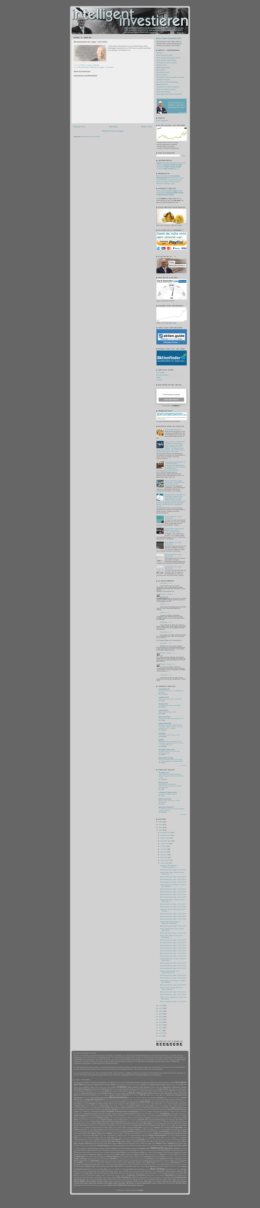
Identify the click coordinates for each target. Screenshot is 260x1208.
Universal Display (106, 1177)
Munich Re (109, 1148)
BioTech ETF (101, 1095)
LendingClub (116, 1139)
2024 (161, 827)
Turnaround (160, 169)
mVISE (119, 1148)
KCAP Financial (86, 1135)
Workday (81, 1185)
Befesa (79, 1093)
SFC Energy (183, 1162)
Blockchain (136, 1095)
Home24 (87, 1127)
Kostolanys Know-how (99, 1137)
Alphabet (152, 1084)
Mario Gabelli (150, 1141)
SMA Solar (171, 1164)
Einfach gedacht (161, 191)
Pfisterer (127, 1154)
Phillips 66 (162, 1154)
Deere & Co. (166, 1107)
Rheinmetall (149, 1159)
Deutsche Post (163, 1109)
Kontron (89, 1137)
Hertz (170, 1125)
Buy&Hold (93, 67)
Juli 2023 (163, 846)
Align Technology (120, 1084)
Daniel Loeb (125, 1107)
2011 (161, 1036)
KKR (75, 1137)
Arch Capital (116, 1089)
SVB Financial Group (108, 1171)
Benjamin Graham (106, 1093)
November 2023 (165, 835)
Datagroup (132, 1107)
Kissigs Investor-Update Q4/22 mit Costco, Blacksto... (171, 988)
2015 (161, 1025)
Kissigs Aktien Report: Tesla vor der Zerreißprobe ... (171, 936)
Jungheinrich (156, 1133)
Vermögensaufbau (180, 1177)
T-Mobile (125, 1171)
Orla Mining (93, 1152)
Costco (151, 1106)
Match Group (103, 1143)
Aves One (171, 1089)
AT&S (155, 1089)
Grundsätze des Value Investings (166, 62)
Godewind (94, 1123)
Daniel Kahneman (116, 1107)
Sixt (153, 1164)
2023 (161, 830)
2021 (161, 1008)
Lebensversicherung (79, 1139)
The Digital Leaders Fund (166, 749)
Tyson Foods (158, 1175)
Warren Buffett (79, 1181)
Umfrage (179, 1175)
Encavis (181, 1114)
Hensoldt (152, 1125)
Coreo (126, 1105)
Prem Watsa (88, 1156)
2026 (161, 822)
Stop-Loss (173, 1169)
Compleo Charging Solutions (92, 1105)
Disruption (102, 1111)
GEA (80, 1121)
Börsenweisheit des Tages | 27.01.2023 (173, 889)
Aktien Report (79, 1084)
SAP (164, 1161)
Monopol (154, 1145)
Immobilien (178, 1127)
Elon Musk (148, 1114)
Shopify (121, 1164)
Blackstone (125, 1095)
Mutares (114, 1148)
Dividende (159, 165)
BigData (163, 1093)
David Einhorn (139, 1107)
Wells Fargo (148, 1181)
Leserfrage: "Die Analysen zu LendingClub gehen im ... (169, 866)
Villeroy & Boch (107, 1179)
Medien (158, 1143)
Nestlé (75, 1150)
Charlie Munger (145, 1101)
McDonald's (131, 1143)
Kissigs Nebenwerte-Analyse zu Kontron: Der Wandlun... (173, 885)
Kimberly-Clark (127, 1135)
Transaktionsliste (110, 1175)
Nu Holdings (157, 1150)
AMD (185, 1084)
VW (142, 1179)
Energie (76, 1116)
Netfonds (84, 1150)
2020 (161, 1011)
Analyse (158, 163)
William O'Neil (162, 1183)
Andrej (162, 612)
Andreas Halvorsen (156, 1087)
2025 (161, 824)
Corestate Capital (133, 1106)
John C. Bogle (181, 1131)
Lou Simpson (182, 1139)
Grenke (168, 1123)
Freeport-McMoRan (83, 1119)
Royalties (119, 1161)
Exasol (148, 1115)
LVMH (94, 1141)
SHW (145, 1164)
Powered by (166, 406)
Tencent (82, 1173)
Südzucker (84, 1171)
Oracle (88, 1152)
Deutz (81, 1111)
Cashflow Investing (82, 1102)
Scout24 (99, 1162)
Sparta (112, 1166)
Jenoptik (112, 1131)
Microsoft (117, 1145)
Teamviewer (153, 1171)
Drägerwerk (177, 1111)
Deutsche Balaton (90, 1109)
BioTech (94, 1095)
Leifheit (109, 1139)
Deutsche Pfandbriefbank (151, 1109)
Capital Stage (165, 1100)
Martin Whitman (181, 1141)
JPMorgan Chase (129, 1133)
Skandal (163, 1164)
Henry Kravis (145, 1125)
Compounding (104, 1106)
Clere (152, 1104)
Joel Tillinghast (173, 1131)
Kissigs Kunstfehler (177, 165)
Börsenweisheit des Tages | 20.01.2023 (173, 916)
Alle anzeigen (183, 765)
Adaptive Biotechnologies (133, 1082)
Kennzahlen (111, 1135)
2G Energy (77, 1082)
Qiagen (184, 1156)
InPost (91, 1129)
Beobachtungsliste (162, 84)
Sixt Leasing (158, 1164)
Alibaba (113, 1084)
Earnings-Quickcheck (91, 1114)
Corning (142, 1106)
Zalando (129, 1185)
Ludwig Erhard (88, 1141)
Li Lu (150, 1139)
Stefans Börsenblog (165, 723)
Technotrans (160, 1171)
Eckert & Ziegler (106, 1114)
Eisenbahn (138, 1114)
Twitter (158, 377)
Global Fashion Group (80, 1123)
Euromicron (138, 1116)
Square (147, 1166)
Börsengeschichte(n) (162, 72)
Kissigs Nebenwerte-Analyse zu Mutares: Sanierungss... (173, 959)
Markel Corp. (165, 1141)
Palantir (107, 1152)
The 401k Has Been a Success (168, 794)
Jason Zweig (182, 1129)
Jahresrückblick (174, 1129)
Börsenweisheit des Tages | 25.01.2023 (173, 894)
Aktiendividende (89, 1084)
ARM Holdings (150, 1089)
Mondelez (148, 1145)
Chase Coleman (155, 1102)
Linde (165, 1139)
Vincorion (115, 1179)
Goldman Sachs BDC (116, 1123)
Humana (151, 1127)
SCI (95, 1162)
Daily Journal (96, 1107)
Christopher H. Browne (95, 1104)
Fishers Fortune (131, 1118)
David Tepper (156, 1107)
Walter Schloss (167, 1179)
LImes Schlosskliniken (158, 1139)
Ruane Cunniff (129, 1161)
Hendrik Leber (130, 1125)
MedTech (164, 1143)
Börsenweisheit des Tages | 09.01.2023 (173, 963)
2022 (161, 1005)
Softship (103, 1166)
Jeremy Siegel (138, 1131)
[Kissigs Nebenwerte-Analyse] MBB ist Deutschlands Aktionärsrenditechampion (174, 530)
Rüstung (147, 1161)
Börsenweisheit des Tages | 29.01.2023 (173, 879)
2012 (161, 1033)
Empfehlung (164, 1113)
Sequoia (144, 1162)
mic (88, 1145)
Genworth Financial (108, 1121)
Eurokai (132, 1115)
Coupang (165, 1106)
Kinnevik (133, 1135)
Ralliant (99, 1158)
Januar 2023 (164, 863)
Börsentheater (175, 176)
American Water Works (100, 1087)
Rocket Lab (87, 1161)
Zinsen (134, 1185)
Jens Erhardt (118, 1131)
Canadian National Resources (112, 1099)
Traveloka (122, 1175)
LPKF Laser (81, 1141)
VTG (139, 1179)
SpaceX (108, 1166)
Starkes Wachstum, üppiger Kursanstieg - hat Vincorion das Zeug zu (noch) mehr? (174, 482)
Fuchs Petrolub (131, 1119)
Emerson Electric (155, 1113)
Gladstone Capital (168, 1121)
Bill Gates (175, 1093)
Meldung (171, 1143)
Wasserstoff (117, 1181)
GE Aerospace (171, 1120)
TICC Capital (162, 1173)
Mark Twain (157, 1141)
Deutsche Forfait (140, 1109)
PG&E (132, 1154)
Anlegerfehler (166, 163)
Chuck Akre (108, 1104)
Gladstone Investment (180, 1121)
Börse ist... (163, 1095)
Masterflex (96, 1143)
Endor (184, 1113)
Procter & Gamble (123, 1156)
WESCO (154, 1181)
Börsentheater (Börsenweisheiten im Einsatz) (170, 77)
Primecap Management (99, 1156)
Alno (148, 1084)
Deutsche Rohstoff (174, 1109)
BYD (103, 1100)
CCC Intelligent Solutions (107, 1102)
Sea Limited (105, 1162)
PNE (175, 1154)
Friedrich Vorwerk (106, 1120)
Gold (99, 1123)
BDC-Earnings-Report (179, 1091)
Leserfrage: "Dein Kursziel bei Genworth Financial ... (172, 910)
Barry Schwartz (114, 1091)
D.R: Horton (90, 1107)
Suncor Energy (92, 1171)
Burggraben (173, 163)
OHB (185, 1150)
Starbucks (86, 1169)
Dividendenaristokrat (120, 1111)
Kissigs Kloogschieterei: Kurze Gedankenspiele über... (169, 971)
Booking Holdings (154, 1095)
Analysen (121, 1086)
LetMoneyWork (163, 710)
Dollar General (143, 1111)
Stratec (178, 1169)
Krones (124, 1137)
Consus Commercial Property (116, 1105)
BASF (134, 1091)
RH (145, 1158)
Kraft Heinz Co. (112, 1137)
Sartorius (168, 1161)
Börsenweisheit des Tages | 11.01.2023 (173, 953)
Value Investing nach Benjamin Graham (168, 58)
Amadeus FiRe (174, 1084)
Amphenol (114, 1087)
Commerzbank (182, 1104)
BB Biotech (166, 1091)
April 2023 (164, 855)
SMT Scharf (178, 1164)
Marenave (123, 1141)
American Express (78, 1087)
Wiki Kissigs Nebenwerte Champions (92, 1183)
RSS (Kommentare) (162, 375)
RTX (123, 1161)
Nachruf (124, 1148)
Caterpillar (91, 1102)
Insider (95, 1129)
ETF (126, 1115)
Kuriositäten (137, 1137)
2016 (161, 1022)
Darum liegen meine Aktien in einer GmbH (169, 94)
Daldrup (103, 1107)
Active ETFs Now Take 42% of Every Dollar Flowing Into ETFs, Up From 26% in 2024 (171, 776)
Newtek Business (125, 1150)
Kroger (120, 1137)
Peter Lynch (120, 1154)
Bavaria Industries (154, 1091)
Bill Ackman (169, 1093)
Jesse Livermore (147, 1131)
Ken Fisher (94, 1135)
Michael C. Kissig (165, 594)
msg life (82, 1148)
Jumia (150, 1133)
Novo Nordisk (150, 1150)
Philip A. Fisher (139, 1154)
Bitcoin (107, 1095)
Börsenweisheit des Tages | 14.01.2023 (173, 945)
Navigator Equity (145, 1148)
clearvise (138, 1104)
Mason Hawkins (79, 1143)
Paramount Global (115, 1152)
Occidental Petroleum (177, 1150)
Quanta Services (91, 1159)
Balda (78, 1091)
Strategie (178, 167)
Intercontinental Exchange (111, 1129)
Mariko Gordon (141, 1141)
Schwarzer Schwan (89, 1162)
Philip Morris (155, 1154)
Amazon (180, 1084)
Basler (138, 1091)
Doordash (156, 1111)
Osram (98, 1152)
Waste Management (127, 1181)
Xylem (105, 1185)
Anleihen (183, 1087)
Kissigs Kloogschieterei (157, 1135)
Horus (115, 1127)
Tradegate (102, 1175)
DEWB (85, 1111)
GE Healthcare (180, 1120)
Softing (98, 1166)
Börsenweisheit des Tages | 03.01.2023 (173, 992)
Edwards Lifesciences (117, 1114)
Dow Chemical (163, 1111)
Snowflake (183, 1164)
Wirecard (168, 1183)
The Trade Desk (130, 1173)
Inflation (76, 1129)
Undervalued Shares (165, 799)
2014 (161, 1028)
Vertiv (84, 1179)
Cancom (138, 1099)
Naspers (129, 1148)
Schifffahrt (79, 1162)
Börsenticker (104, 1097)
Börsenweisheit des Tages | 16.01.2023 (173, 940)
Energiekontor (83, 1116)
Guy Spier (76, 1125)
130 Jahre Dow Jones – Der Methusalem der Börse (171, 691)
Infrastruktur (83, 1129)
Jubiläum (137, 1133)
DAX (161, 1107)
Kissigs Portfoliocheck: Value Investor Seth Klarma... (172, 929)
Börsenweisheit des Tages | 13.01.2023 (173, 948)
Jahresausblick (165, 1129)
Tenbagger (101, 67)
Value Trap (131, 1177)
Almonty (143, 1084)
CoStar (147, 1106)
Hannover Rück (87, 1125)
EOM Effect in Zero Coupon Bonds (169, 735)
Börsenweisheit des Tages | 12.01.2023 (173, 950)
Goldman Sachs (105, 1123)
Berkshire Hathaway (135, 1093)
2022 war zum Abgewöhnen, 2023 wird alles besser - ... (173, 998)
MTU (86, 1148)
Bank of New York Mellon (97, 1091)
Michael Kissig (102, 1145)
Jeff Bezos (97, 1131)
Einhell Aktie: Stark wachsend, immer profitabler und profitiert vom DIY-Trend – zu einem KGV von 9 (171, 743)
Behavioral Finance (88, 1093)
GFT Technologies (141, 1121)
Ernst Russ (108, 1116)
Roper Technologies (110, 1161)
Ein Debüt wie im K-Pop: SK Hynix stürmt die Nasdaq (169, 752)
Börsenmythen (86, 1097)
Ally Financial (136, 1084)
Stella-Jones (111, 1169)
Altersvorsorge (160, 1084)
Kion (146, 1135)
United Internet (89, 1177)
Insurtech (100, 1129)
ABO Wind (113, 1082)
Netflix (79, 1150)
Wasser (111, 1181)
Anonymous (163, 583)
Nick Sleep (133, 1150)
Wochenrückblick (180, 1183)
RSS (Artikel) (160, 372)
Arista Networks (142, 1089)
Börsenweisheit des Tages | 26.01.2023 (173, 892)
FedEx (180, 1115)
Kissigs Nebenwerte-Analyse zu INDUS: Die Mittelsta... (173, 981)
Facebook (159, 380)
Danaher (107, 1107)
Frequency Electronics (94, 1119)
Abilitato (161, 740)
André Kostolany (144, 1087)
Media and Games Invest (148, 1143)
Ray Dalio (104, 1159)
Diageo (89, 1111)
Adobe (152, 1082)
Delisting (178, 1107)
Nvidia (163, 1150)
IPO (144, 1129)
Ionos (141, 1129)
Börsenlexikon (160, 70)
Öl (74, 1152)
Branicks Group (140, 1097)
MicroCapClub (163, 782)
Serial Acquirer (151, 1162)
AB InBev (107, 1082)
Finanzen (100, 1117)
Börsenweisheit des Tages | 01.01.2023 (173, 1001)
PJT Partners (170, 1154)
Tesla (94, 1173)
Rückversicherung (139, 1161)
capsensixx (172, 1100)
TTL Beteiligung (130, 1175)
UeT (175, 1175)
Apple (104, 1089)
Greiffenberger (161, 1123)
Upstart (114, 1177)
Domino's (150, 1111)
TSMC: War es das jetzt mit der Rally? (170, 699)
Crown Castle (177, 1106)
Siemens (149, 1164)
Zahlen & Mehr (112, 1185)
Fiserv (125, 1118)
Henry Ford (137, 1125)
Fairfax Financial (173, 1116)
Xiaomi (101, 1185)
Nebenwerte (160, 167)
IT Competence (150, 1129)
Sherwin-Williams (104, 1164)
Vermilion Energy (169, 1177)
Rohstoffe (94, 1160)
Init (88, 1129)
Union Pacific (77, 1177)
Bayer (161, 1091)
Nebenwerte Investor (172, 1148)
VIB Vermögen (98, 1179)
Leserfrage (141, 1139)
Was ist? (176, 169)
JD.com (75, 1131)
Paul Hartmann (135, 1152)
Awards (176, 1089)
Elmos (142, 1113)
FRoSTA (115, 1119)
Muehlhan (91, 1148)
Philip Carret (148, 1154)
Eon (103, 1116)
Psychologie (147, 1156)
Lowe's (75, 1141)
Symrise (116, 1171)
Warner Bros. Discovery (179, 1179)
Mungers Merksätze (99, 1148)
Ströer (75, 1171)
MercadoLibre (179, 1143)
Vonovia (135, 1179)
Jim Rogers (155, 1131)
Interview (122, 1129)
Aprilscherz (109, 1089)
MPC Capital (182, 1145)
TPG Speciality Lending (93, 1175)
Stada (166, 1166)
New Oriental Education (114, 1150)
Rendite (113, 1158)
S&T (155, 1161)
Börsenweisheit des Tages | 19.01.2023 (173, 919)
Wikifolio (154, 1183)
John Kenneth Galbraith (80, 1133)
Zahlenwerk (121, 1185)
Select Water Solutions (134, 1162)
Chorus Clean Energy (171, 1102)
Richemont (156, 1158)
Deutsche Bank (99, 1109)
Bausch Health (144, 1091)
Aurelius (165, 1089)
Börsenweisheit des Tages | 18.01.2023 (173, 926)
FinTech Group (113, 1118)
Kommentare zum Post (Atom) (90, 136)
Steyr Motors (146, 1169)
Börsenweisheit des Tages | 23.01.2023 (173, 904)
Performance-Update (167, 195)
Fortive (162, 1118)
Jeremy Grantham (127, 1131)
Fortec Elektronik (155, 1118)
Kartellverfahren (78, 1135)
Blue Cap (146, 1095)
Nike (145, 1150)
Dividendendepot (133, 1111)
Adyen (156, 1082)
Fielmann (93, 1118)
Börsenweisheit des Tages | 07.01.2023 (173, 968)
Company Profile (79, 1106)
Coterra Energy (158, 1105)
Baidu (75, 1091)
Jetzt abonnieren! (171, 400)
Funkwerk (141, 1120)
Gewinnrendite (132, 1121)
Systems (120, 1171)
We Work (140, 1181)
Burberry (82, 1100)
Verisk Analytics (156, 1177)
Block (131, 1095)
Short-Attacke (133, 1164)
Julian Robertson (144, 1133)
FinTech (106, 1118)
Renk (118, 1158)
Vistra (131, 1179)
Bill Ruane (82, 1095)
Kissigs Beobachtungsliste (173, 429)
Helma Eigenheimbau (120, 1125)
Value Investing (168, 169)
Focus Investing (145, 1118)
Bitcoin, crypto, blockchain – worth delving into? (169, 801)
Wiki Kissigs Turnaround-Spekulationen (138, 1183)
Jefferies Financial (105, 1131)
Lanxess (168, 1137)
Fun (136, 1120)
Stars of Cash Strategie (96, 1169)
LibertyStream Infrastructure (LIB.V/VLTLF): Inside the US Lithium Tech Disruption (170, 785)
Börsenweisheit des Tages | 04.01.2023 (173, 985)
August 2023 (164, 843)
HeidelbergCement (103, 1125)
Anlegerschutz (175, 1087)
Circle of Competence (118, 1104)
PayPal (142, 1152)
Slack (167, 1164)
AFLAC (169, 1082)
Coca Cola (158, 1104)
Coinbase (164, 1104)
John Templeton (107, 1133)
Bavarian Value (163, 704)
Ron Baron (102, 1161)
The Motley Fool (164, 773)
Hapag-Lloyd (95, 1125)
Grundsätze (166, 165)
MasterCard (88, 1143)
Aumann (160, 1089)
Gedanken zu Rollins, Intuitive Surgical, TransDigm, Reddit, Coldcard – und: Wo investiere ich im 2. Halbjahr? (171, 726)
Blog (141, 1095)
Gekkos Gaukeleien (86, 1121)
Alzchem (167, 1084)
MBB (119, 1143)
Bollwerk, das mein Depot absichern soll (171, 718)
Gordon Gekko (126, 1123)
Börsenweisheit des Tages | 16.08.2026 (173, 567)
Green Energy (147, 1123)
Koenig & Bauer (82, 1137)
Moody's (165, 1145)
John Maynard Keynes (95, 1133)
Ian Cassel (166, 1127)
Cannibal (142, 1099)
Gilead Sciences (151, 1121)
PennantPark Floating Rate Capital (176, 1152)
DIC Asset (95, 1111)
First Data (120, 1118)
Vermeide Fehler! (161, 65)
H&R (81, 1125)
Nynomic (168, 1150)
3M (81, 1082)
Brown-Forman (177, 1097)
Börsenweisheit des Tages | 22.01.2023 (173, 907)
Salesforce (159, 1161)
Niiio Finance (140, 1150)
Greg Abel (154, 1123)
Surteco (99, 1171)
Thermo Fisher (140, 1173)
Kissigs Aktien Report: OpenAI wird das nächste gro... (172, 900)
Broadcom (153, 1097)
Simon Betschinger (164, 717)
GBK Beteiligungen (160, 1120)
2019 (161, 1014)
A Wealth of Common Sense (168, 792)
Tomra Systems (82, 1175)
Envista (90, 1115)
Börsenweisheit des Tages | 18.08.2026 (173, 543)
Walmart (152, 1179)
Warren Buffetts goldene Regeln (166, 60)
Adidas (148, 1082)
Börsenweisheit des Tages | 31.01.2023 (173, 870)
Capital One (148, 1100)
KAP (162, 1133)
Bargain (107, 1091)
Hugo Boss (145, 1127)
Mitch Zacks (133, 1145)
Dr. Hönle (171, 1111)
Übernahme (169, 1175)
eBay (99, 1114)
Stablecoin (161, 1166)
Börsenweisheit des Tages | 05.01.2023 (173, 978)
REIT (108, 1159)
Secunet (124, 1162)
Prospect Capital (133, 1156)
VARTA (137, 1177)
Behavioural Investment (166, 807)
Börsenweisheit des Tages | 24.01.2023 (173, 897)
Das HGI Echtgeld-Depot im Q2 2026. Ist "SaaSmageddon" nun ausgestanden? (171, 760)
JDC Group (81, 1131)
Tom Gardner (109, 67)
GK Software (159, 1121)
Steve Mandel (138, 1169)
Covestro (170, 1105)
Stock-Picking (157, 1168)
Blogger (140, 1190)
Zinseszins (140, 1185)
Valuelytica (162, 733)
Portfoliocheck (79, 1156)
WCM (135, 1181)
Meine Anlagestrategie (163, 67)
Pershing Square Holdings (108, 1154)
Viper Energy (122, 1179)
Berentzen (125, 1093)
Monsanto (160, 1145)
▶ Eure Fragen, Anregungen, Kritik (168, 38)
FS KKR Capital (121, 1120)
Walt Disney (159, 1179)
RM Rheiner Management (174, 1159)
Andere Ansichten (133, 1087)
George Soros (119, 1121)
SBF (172, 1161)
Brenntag (148, 1097)
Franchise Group (168, 1118)
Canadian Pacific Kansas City (127, 1099)
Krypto (128, 1137)
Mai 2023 (163, 852)
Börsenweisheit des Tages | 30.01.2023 (173, 877)
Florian (162, 604)
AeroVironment (162, 1082)
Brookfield (160, 1097)
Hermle (167, 1125)
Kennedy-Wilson (103, 1135)
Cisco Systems (130, 1104)
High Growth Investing (166, 758)
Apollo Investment (96, 1089)
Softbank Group (90, 1166)
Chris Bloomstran (182, 1102)
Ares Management (132, 1089)
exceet (152, 1116)
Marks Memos (173, 1141)
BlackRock (119, 1095)
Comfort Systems (172, 1104)
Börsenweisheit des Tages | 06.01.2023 (173, 975)
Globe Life (88, 1123)
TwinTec (147, 1175)
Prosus (140, 1156)
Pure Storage (168, 1156)
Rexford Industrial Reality (137, 1158)
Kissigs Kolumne (170, 1135)
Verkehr (162, 1177)
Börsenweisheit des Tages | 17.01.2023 (173, 933)
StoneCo (167, 1169)
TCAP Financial (145, 1171)
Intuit (127, 1129)
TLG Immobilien (170, 1173)
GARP (146, 1120)
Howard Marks (137, 1127)
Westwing (169, 1181)
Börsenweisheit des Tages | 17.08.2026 (173, 517)
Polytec (179, 1154)
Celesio (116, 1102)
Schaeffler (176, 1161)
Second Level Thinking (116, 1162)
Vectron (142, 1177)
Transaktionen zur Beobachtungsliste (167, 87)
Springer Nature (140, 1166)
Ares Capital (122, 1089)
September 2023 (166, 841)
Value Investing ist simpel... (164, 55)
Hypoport (157, 1127)
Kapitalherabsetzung (180, 1133)
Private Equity (111, 1156)
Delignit (173, 1107)
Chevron (162, 1102)
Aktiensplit (107, 1084)
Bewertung (157, 1093)
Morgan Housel (173, 1145)
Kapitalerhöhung (169, 1133)
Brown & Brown (168, 1097)
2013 (161, 1030)
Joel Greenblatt (164, 1131)
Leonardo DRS (124, 1139)
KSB (132, 1137)
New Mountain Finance (100, 1150)
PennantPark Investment (81, 1154)
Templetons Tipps (169, 183)
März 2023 (164, 857)
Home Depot (81, 1127)
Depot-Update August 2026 (167, 712)
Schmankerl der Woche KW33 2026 (170, 705)
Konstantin (163, 643)
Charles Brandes (134, 1102)
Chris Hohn (85, 1104)
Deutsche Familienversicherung (127, 1109)
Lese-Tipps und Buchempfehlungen (167, 82)
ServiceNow (167, 1162)
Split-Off (123, 1166)
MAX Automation (112, 1143)
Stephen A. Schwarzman (122, 1169)
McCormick (124, 1143)
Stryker (80, 1171)
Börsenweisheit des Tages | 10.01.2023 (173, 956)
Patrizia (122, 1152)
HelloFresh (112, 1125)
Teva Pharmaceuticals (103, 1173)
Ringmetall (163, 1159)
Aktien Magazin (180, 1082)
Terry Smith (89, 1173)
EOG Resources (97, 1116)
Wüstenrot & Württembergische (92, 1185)
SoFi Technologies (79, 1166)
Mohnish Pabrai (141, 1145)
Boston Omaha (132, 1097)
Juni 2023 (163, 849)
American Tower (88, 1087)
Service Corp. (160, 1162)
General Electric (97, 1121)
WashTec (105, 1181)
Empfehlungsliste (174, 1113)
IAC (161, 1127)
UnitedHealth (98, 1177)
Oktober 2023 (165, 838)
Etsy (129, 1115)
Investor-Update (172, 191)
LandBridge (151, 1137)
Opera (84, 1152)
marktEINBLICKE (164, 689)
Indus (184, 1127)
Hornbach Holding (107, 1127)
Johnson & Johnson (118, 1133)
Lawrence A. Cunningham (178, 1137)
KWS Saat (144, 1137)
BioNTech (88, 1095)
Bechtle (75, 1093)
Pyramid (180, 1156)
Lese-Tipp (135, 1139)
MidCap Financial (125, 1145)
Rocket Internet (78, 1161)
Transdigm (117, 1175)
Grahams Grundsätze (168, 180)
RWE (151, 1161)
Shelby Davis (96, 1164)
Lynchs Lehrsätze (169, 182)
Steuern (131, 1169)
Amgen (108, 1087)
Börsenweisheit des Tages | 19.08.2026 (173, 555)
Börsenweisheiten (83, 67)
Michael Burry (93, 1145)
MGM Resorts (83, 1145)
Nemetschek (183, 1148)
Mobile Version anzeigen (113, 130)
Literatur (169, 1139)
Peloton (164, 1152)
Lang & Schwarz (160, 1137)
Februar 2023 (165, 860)
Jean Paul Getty (89, 1131)
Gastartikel (152, 1120)
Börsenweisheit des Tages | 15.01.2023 (173, 942)
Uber (163, 1175)
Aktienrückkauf (99, 1084)
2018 (161, 1017)
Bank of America (85, 1091)
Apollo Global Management (82, 1089)
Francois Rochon (178, 1118)
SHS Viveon (141, 1164)
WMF (173, 1183)
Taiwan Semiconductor (134, 1171)
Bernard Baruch (149, 1093)
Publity (162, 1156)
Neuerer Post (79, 126)
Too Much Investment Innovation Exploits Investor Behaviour (171, 809)
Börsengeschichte (180, 1095)
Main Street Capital (114, 1141)
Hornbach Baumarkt (96, 1127)
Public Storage (155, 1156)
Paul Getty (128, 1152)
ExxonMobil (158, 1116)
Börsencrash (170, 1095)
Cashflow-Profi (163, 697)
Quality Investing (169, 167)
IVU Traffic (158, 1129)
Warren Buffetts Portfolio (94, 1181)
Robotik (184, 1158)
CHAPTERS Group (124, 1102)
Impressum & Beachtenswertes (166, 89)
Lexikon (147, 1139)
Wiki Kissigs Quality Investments (114, 1183)
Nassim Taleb (135, 1148)
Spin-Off (118, 1166)
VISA (127, 1179)
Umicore (184, 1175)
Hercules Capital (160, 1125)
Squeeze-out (154, 1166)
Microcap (111, 1145)
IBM (172, 1127)
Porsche (184, 1154)
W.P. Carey (146, 1179)
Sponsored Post (131, 1166)
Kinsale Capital (140, 1135)
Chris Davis (77, 1104)
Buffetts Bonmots (173, 178)
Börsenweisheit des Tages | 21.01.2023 (173, 914)
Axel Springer (182, 1089)
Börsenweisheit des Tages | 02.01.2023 (173, 994)
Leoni (129, 1139)
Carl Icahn (179, 1100)
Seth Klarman (175, 1162)
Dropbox (81, 1113)
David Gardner (147, 1107)
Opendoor (79, 1152)
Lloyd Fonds (175, 1139)
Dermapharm (80, 1109)
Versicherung (78, 1179)
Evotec (144, 1116)
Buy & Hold (181, 163)
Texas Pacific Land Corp (117, 1173)
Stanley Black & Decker (174, 1166)
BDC (171, 1091)
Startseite (113, 126)
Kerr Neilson (118, 1135)
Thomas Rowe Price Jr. (151, 1173)
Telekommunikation (170, 1171)
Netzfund (90, 1150)
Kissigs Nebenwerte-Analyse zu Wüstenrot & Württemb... (170, 922)
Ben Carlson (97, 1093)
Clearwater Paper (146, 1104)
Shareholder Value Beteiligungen (83, 1164)
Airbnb (173, 1082)
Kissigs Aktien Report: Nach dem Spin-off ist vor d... (172, 873)
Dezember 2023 (165, 832)
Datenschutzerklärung (163, 92)
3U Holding (85, 1082)
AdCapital (143, 1082)
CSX (183, 1105)
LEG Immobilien (90, 1139)
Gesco (126, 1121)
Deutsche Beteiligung (111, 1109)
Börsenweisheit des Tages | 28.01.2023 (173, 882)
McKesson (137, 1143)
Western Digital (161, 1181)
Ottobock (102, 1152)
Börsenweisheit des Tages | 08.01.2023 (173, 966)
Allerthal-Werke (129, 1084)
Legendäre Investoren (163, 79)
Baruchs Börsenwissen (163, 176)
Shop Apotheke (114, 1164)
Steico (106, 1169)
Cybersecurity (82, 1107)
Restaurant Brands (125, 1158)
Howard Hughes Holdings (124, 1127)
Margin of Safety (131, 1141)
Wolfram (76, 1185)
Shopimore (126, 1164)
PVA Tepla (175, 1156)
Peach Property (148, 1152)
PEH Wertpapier (157, 1152)
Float (138, 1118)
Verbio (150, 1177)
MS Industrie (77, 1148)
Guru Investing (182, 1123)
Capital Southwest (156, 1099)
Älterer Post (146, 126)
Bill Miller (181, 1093)
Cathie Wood (97, 1102)
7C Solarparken (93, 1082)
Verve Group (90, 1179)
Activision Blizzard (121, 1082)
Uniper (83, 1177)
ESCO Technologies (119, 1116)
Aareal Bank (101, 1082)
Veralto (146, 1177)
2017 (161, 1019)
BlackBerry (112, 1095)
